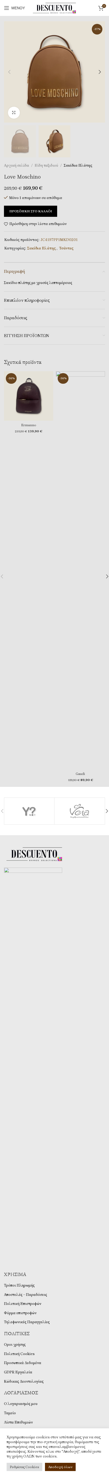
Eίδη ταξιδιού (46, 165)
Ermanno (28, 425)
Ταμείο (10, 1413)
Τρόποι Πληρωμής (19, 1285)
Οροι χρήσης (15, 1344)
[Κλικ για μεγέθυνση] (14, 113)
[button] (9, 72)
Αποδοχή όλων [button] (60, 1467)
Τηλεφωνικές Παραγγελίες (27, 1322)
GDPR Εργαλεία (18, 1372)
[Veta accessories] (79, 811)
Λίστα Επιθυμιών (18, 1422)
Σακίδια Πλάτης (78, 165)
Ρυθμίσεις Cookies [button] (24, 1467)
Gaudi (80, 774)
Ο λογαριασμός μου (21, 1404)
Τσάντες (66, 248)
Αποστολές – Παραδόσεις (25, 1294)
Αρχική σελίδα (16, 165)
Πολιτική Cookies (19, 1354)
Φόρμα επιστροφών (20, 1313)
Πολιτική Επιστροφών (22, 1303)
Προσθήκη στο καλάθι (30, 211)
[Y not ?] (29, 811)
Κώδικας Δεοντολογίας (24, 1381)
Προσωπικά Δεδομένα (22, 1363)
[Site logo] (54, 7)
